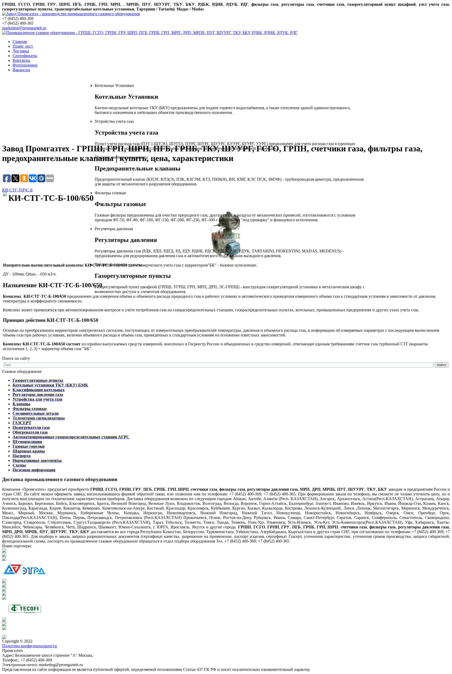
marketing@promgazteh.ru (24, 28)
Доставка (21, 51)
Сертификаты (25, 55)
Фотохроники (25, 65)
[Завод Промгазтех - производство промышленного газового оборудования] (71, 14)
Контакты (21, 60)
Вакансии (21, 70)
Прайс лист (23, 46)
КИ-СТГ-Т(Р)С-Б (17, 190)
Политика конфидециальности (29, 646)
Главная (20, 41)
